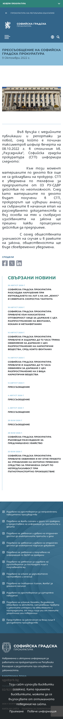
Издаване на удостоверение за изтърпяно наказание (30, 594)
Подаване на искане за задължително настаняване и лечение (27, 575)
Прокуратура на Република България (32, 13)
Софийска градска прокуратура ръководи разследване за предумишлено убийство (29, 440)
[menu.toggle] (7, 37)
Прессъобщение (19, 399)
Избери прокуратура (14, 3)
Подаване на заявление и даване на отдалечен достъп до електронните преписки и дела (32, 534)
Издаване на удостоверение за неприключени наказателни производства (31, 513)
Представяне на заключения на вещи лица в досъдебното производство (30, 621)
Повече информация (42, 711)
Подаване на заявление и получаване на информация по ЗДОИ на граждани (28, 553)
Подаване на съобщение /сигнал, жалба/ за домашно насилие (29, 584)
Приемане (16, 711)
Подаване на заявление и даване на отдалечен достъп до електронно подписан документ (32, 544)
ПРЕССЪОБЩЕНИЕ (19, 387)
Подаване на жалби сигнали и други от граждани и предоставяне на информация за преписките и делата (33, 524)
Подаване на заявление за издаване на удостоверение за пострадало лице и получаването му (27, 564)
